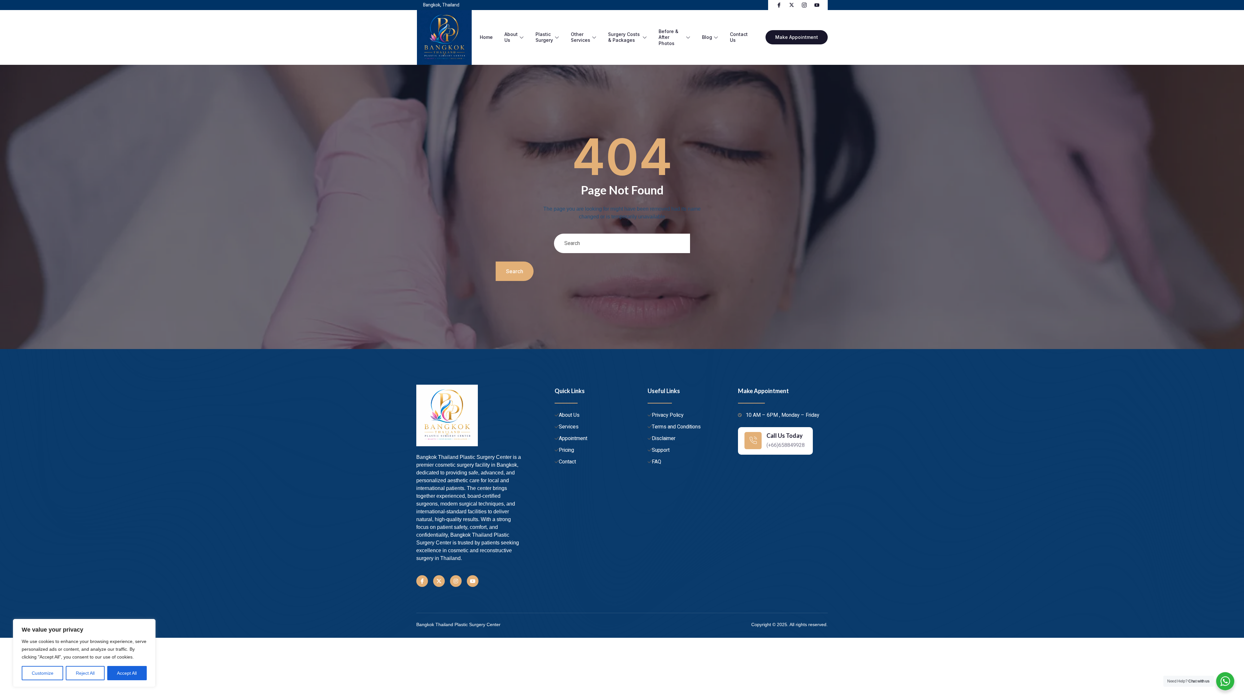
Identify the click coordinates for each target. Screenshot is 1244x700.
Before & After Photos (668, 37)
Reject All (85, 673)
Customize (42, 673)
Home (486, 37)
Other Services (580, 37)
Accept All (127, 673)
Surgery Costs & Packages (624, 37)
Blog (707, 37)
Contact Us (739, 37)
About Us (511, 37)
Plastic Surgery (544, 37)
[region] (84, 653)
